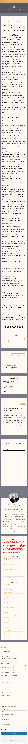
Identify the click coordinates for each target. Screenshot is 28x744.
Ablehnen (14, 737)
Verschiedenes (7, 630)
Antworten (22, 403)
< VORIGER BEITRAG (6, 353)
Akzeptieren (14, 733)
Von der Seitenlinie (8, 632)
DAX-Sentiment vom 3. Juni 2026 (11, 567)
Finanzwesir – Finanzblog (8, 692)
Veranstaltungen (6, 724)
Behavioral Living (8, 592)
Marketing (6, 620)
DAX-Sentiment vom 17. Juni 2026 (12, 562)
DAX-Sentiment (7, 599)
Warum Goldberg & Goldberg (9, 706)
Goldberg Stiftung (6, 695)
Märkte (6, 622)
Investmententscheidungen (10, 615)
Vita (3, 711)
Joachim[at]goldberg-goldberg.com (9, 658)
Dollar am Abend (8, 602)
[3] (11, 201)
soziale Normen (11, 340)
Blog (3, 704)
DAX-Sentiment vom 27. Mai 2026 (12, 569)
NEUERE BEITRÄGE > (21, 363)
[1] (5, 68)
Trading (6, 627)
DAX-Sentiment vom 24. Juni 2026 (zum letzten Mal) (13, 559)
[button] (6, 327)
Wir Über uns (5, 709)
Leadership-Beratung (9, 617)
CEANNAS (6, 597)
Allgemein (6, 587)
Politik (5, 625)
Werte (17, 340)
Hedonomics (7, 612)
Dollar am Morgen (8, 604)
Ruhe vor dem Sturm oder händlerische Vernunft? (11, 367)
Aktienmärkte (7, 584)
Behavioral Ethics (14, 21)
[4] (3, 304)
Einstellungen (14, 740)
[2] (8, 89)
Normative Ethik (14, 338)
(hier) (21, 92)
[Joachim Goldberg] (14, 8)
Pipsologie (4, 697)
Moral (8, 338)
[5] (14, 234)
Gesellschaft (7, 610)
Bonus (4, 338)
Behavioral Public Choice (10, 594)
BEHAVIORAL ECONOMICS (8, 714)
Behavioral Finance (6, 716)
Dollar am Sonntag (8, 607)
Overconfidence (21, 338)
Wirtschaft (6, 635)
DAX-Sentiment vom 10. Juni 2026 (12, 564)
